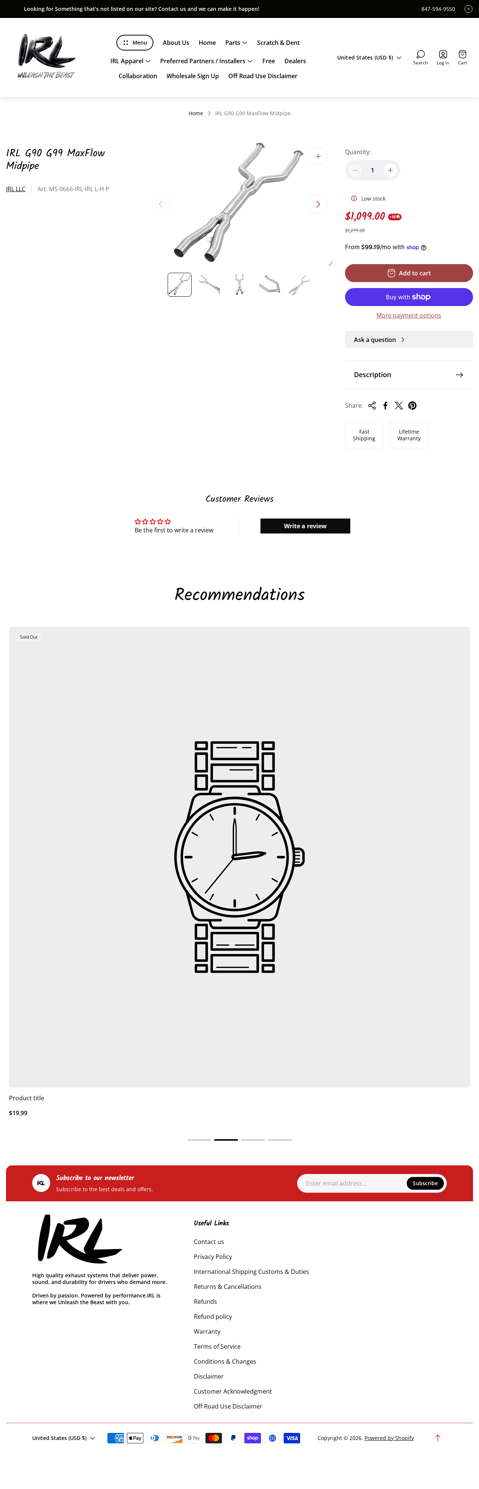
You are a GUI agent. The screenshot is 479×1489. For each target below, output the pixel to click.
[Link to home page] (79, 1239)
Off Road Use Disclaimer (228, 1406)
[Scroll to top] (438, 1438)
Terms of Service (217, 1346)
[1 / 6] (180, 285)
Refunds (205, 1301)
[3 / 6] (239, 285)
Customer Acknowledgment (233, 1391)
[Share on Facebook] (385, 405)
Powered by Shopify (389, 1437)
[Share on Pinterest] (412, 405)
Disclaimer (209, 1376)
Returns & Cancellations (228, 1286)
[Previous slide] (161, 204)
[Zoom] (318, 156)
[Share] (371, 405)
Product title (26, 1098)
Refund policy (213, 1316)
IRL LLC (15, 189)
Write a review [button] (305, 526)
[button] (199, 1140)
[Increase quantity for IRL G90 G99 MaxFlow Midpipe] (390, 170)
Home (196, 113)
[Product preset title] (239, 857)
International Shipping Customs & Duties (251, 1272)
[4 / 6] (269, 285)
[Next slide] (318, 204)
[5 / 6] (299, 285)
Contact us (209, 1242)
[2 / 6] (210, 285)
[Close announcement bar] (468, 8)
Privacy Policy (213, 1257)
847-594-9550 (438, 9)
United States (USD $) (365, 57)
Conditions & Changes (225, 1361)
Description (372, 374)
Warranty (207, 1331)
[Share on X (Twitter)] (398, 405)
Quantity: (358, 152)
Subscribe (425, 1183)
